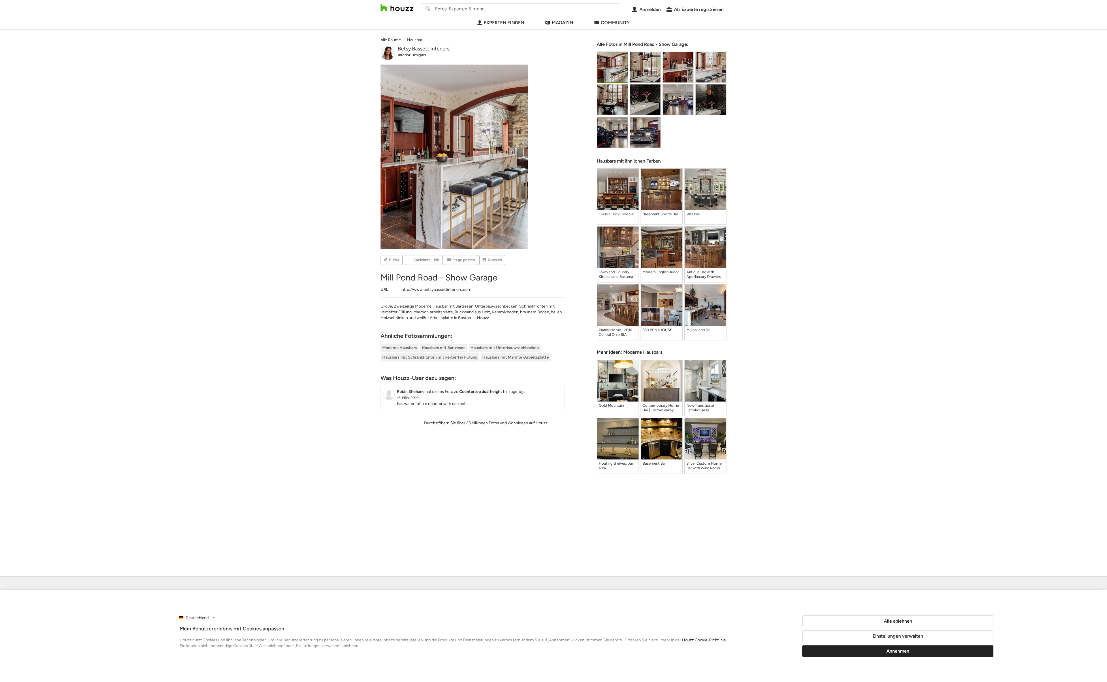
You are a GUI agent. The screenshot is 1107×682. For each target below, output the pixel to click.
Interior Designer (412, 55)
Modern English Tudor (661, 272)
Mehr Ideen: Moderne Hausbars (629, 352)
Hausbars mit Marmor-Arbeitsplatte (515, 357)
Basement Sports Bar (660, 214)
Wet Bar (692, 214)
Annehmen (897, 651)
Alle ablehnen (898, 621)
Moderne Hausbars (399, 347)
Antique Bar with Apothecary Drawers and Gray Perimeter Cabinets (703, 274)
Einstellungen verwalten (898, 636)
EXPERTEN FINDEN (504, 22)
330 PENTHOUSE (657, 330)
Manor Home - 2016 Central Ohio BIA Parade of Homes (615, 332)
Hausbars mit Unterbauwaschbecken (504, 347)
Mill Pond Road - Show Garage (655, 44)
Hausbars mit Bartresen (444, 347)
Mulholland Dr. (698, 330)
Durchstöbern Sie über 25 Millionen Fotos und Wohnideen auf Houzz (485, 423)
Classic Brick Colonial (616, 214)
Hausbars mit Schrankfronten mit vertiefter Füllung (429, 357)
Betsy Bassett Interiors (423, 49)
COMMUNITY (615, 22)
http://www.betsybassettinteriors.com (436, 289)
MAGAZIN (562, 22)
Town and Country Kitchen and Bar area (616, 274)
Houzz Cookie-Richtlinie (704, 640)
